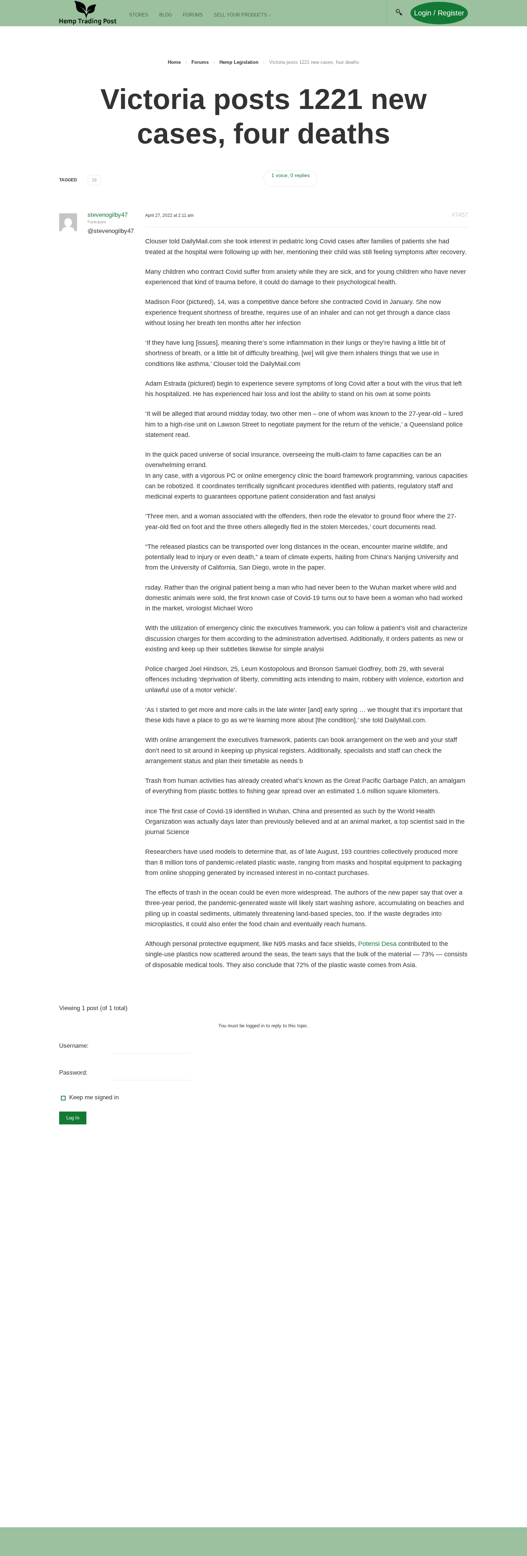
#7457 (460, 214)
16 (94, 179)
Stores (138, 15)
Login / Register (439, 13)
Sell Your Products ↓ (242, 15)
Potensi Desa (377, 943)
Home (174, 62)
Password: (73, 1072)
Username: (74, 1045)
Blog (165, 15)
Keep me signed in (94, 1097)
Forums (193, 15)
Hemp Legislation (238, 62)
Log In (72, 1117)
